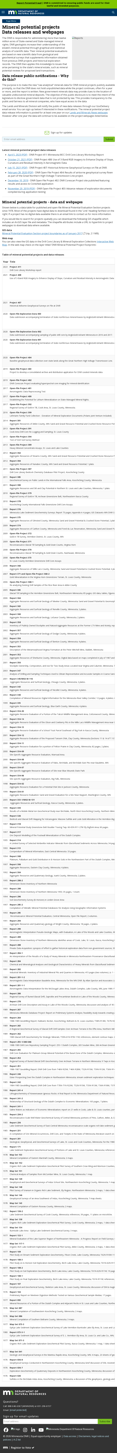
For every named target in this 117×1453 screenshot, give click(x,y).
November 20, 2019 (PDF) (21, 188)
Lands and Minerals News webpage (89, 112)
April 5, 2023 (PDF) (17, 154)
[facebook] (6, 1430)
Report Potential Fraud (29, 2)
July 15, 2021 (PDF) (17, 167)
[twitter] (15, 1429)
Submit (109, 139)
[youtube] (41, 1430)
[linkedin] (33, 1430)
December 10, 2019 (18, 180)
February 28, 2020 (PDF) (20, 172)
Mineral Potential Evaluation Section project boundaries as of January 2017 (42, 233)
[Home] (24, 12)
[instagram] (25, 1430)
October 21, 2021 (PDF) (20, 159)
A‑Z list (17, 1439)
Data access (69, 1436)
